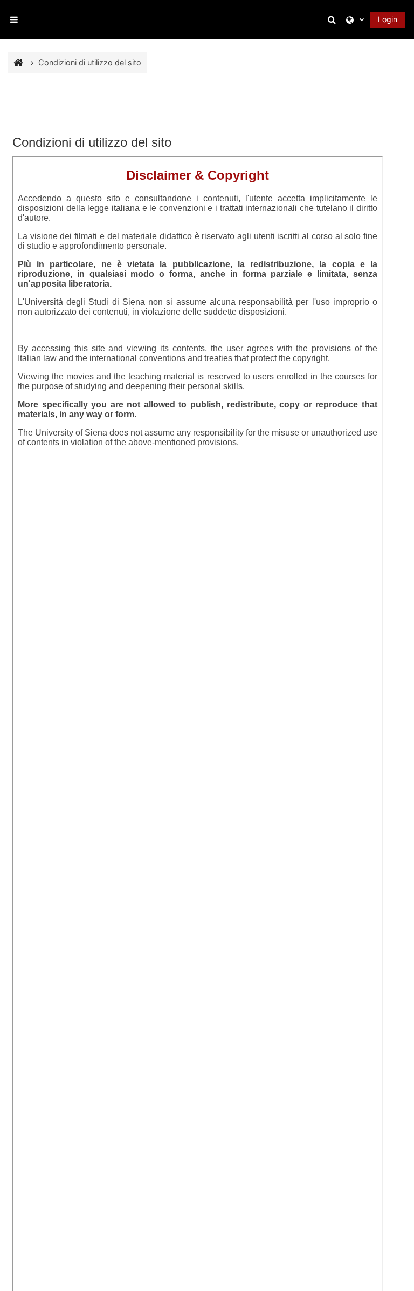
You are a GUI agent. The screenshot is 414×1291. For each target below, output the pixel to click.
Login (387, 19)
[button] (334, 19)
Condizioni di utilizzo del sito (89, 62)
